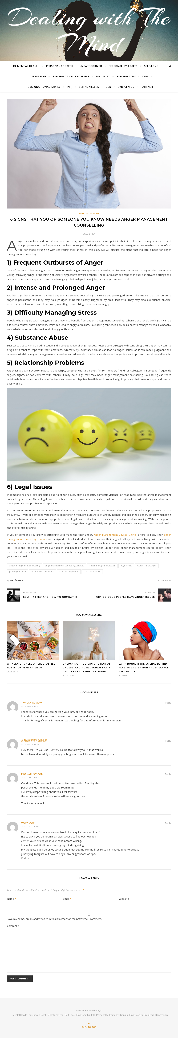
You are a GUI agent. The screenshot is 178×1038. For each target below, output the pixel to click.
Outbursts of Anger (146, 565)
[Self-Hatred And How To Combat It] (13, 595)
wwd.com (28, 823)
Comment (13, 925)
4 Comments (164, 580)
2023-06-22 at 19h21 (30, 706)
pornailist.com (32, 774)
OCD (108, 86)
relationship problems (42, 571)
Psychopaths (126, 76)
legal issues (126, 565)
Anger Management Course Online (115, 534)
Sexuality (103, 76)
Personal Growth (59, 66)
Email (67, 898)
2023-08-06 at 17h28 (30, 744)
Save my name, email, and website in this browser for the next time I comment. (54, 919)
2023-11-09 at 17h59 (30, 826)
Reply (168, 702)
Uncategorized (90, 66)
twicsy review (31, 702)
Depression (38, 76)
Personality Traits (123, 66)
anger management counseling (24, 565)
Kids (145, 76)
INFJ (69, 86)
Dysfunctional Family (44, 86)
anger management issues (102, 565)
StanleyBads (16, 580)
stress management (68, 571)
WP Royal (97, 1010)
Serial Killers (89, 86)
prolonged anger (17, 571)
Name (11, 898)
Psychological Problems (71, 76)
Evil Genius (126, 86)
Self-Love (151, 66)
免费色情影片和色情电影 (34, 740)
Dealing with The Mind (89, 30)
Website (124, 898)
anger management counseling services (64, 565)
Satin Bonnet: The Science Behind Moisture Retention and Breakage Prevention (144, 668)
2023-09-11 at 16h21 (30, 777)
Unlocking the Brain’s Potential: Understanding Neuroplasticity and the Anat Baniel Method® (87, 668)
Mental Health (28, 66)
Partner (147, 86)
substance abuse (92, 571)
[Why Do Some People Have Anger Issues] (164, 595)
